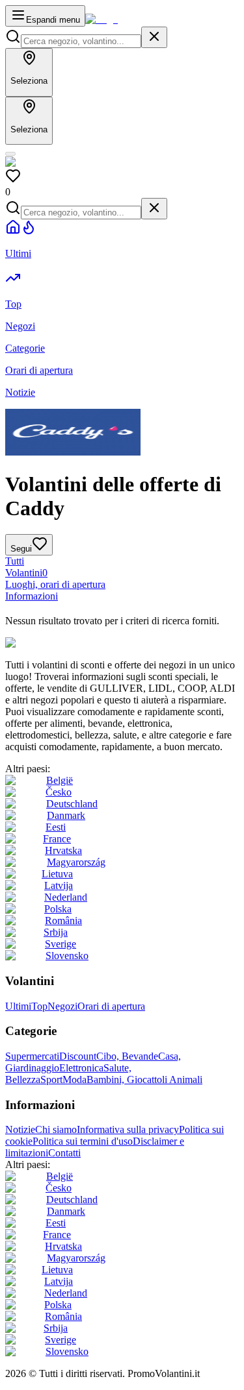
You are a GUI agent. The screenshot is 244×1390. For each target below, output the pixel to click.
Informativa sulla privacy (128, 1129)
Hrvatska (63, 850)
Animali (185, 1079)
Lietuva (57, 873)
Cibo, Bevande (127, 1056)
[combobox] (81, 41)
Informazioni (31, 596)
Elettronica (81, 1067)
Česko (59, 792)
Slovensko (67, 955)
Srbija (56, 932)
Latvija (58, 885)
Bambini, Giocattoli (128, 1079)
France (57, 838)
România (63, 920)
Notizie (20, 1129)
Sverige (60, 943)
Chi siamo (56, 1129)
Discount (77, 1056)
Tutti (14, 561)
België (59, 780)
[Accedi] (10, 154)
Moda (74, 1079)
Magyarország (76, 862)
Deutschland (72, 803)
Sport (51, 1079)
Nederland (65, 897)
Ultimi (18, 1006)
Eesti (56, 827)
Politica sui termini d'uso (83, 1141)
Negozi (62, 1006)
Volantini (26, 572)
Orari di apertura (111, 1006)
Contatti (64, 1152)
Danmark (66, 815)
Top (39, 1006)
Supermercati (32, 1056)
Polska (58, 908)
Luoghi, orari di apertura (55, 584)
